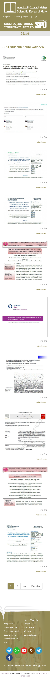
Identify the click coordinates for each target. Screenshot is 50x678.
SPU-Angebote (10, 627)
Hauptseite (8, 623)
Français (16, 17)
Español (26, 17)
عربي (35, 17)
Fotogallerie (29, 627)
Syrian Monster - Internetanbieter (24, 673)
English (6, 17)
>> (24, 586)
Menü (25, 33)
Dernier (35, 586)
